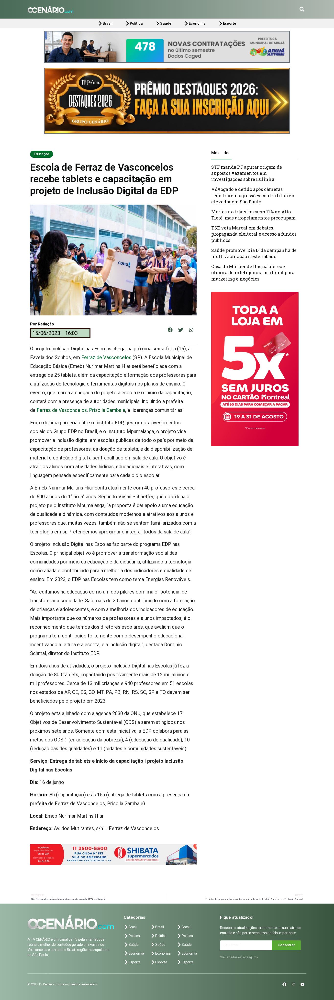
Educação (41, 154)
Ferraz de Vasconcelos (106, 357)
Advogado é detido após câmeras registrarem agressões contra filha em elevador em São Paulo (253, 195)
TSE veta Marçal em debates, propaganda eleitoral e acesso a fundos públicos (254, 234)
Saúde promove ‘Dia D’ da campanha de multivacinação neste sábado (254, 253)
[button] (302, 9)
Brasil (107, 23)
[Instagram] (293, 984)
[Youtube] (302, 984)
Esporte (229, 23)
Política (136, 23)
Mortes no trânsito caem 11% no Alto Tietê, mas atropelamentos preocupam (253, 215)
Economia (197, 23)
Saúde (165, 23)
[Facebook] (284, 984)
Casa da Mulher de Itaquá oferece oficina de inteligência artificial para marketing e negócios (252, 272)
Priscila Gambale (106, 410)
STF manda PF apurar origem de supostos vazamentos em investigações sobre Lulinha (246, 173)
